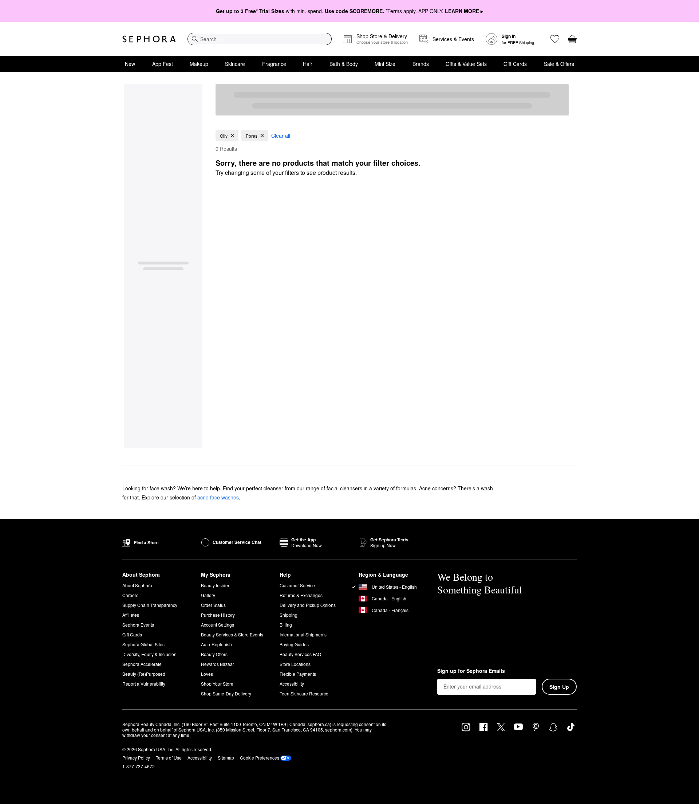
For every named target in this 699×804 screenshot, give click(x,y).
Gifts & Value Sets (466, 63)
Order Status (213, 605)
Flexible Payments (298, 674)
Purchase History (218, 615)
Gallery (208, 595)
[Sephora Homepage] (149, 39)
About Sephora (137, 585)
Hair (307, 63)
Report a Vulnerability (143, 684)
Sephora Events (138, 624)
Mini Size (385, 63)
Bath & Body (343, 63)
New (130, 63)
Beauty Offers (214, 654)
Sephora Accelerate (142, 664)
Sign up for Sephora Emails (471, 671)
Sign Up (559, 686)
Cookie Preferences (259, 757)
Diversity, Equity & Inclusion (149, 654)
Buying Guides (294, 644)
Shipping (288, 615)
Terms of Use (169, 757)
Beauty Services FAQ (300, 654)
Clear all (280, 135)
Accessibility (292, 684)
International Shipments (303, 634)
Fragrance (274, 63)
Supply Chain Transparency (149, 605)
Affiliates (130, 615)
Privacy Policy (136, 757)
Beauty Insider (215, 585)
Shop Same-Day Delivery (226, 693)
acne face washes (218, 497)
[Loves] (555, 39)
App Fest (162, 63)
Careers (130, 595)
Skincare (235, 63)
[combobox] (259, 39)
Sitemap (226, 757)
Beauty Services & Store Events (232, 634)
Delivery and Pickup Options (308, 605)
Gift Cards (515, 63)
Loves (207, 674)
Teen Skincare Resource (304, 693)
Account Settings (217, 624)
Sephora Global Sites (143, 644)
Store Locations (295, 664)
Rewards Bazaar (217, 664)
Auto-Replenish (216, 644)
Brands (420, 63)
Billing (286, 624)
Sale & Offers (559, 63)
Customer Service (297, 585)
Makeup (199, 63)
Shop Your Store (217, 684)
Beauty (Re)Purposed (143, 674)
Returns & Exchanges (301, 595)
